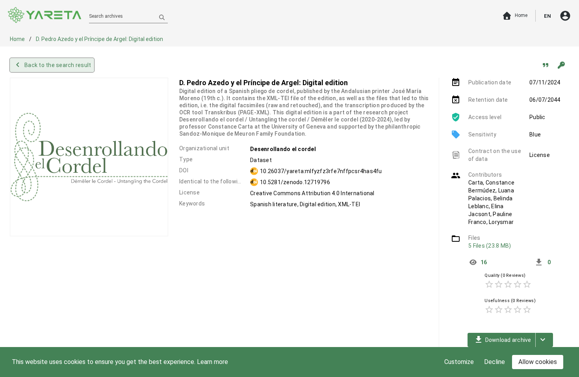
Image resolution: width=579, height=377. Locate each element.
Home (18, 39)
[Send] (162, 17)
